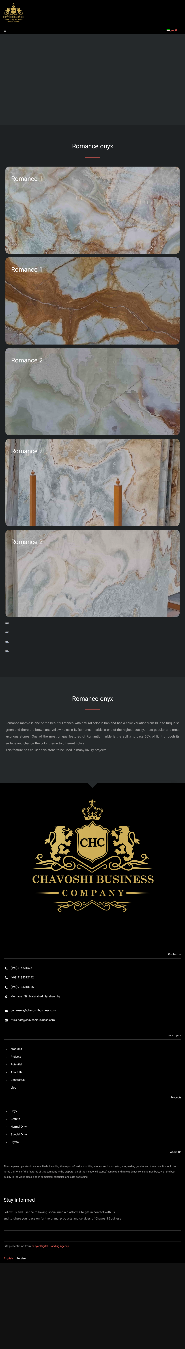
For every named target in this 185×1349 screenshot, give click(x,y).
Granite (15, 1119)
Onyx (14, 1111)
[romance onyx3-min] (7, 623)
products (16, 1049)
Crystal (15, 1142)
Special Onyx (19, 1135)
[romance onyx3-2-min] (7, 632)
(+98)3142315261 (22, 968)
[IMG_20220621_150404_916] (92, 782)
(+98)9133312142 (22, 978)
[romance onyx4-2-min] (7, 651)
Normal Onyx (19, 1127)
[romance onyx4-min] (7, 642)
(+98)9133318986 (22, 987)
